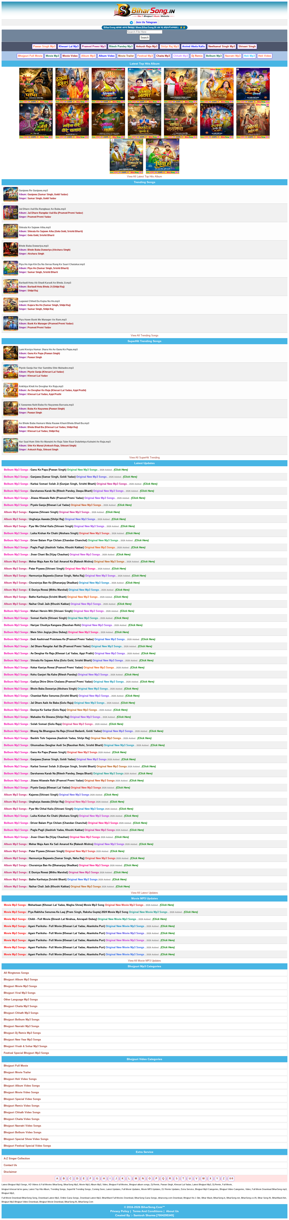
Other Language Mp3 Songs (21, 999)
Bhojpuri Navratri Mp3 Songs (21, 1026)
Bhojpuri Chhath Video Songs (22, 1112)
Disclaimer (10, 1171)
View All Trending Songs (144, 335)
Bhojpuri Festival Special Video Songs (27, 1145)
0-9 (231, 1178)
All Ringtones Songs (16, 972)
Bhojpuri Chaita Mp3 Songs (20, 1006)
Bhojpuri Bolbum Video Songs (22, 1132)
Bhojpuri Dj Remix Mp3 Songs (22, 1032)
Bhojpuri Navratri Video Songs (22, 1125)
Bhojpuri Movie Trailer (17, 1072)
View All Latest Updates (144, 892)
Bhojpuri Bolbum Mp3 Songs (21, 1019)
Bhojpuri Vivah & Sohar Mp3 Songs (25, 1046)
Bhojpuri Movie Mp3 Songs (20, 986)
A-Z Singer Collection (17, 1158)
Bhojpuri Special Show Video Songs (26, 1139)
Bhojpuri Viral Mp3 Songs (19, 992)
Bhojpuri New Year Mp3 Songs (22, 1039)
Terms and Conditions (148, 1211)
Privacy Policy (119, 1211)
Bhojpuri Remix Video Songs (21, 1105)
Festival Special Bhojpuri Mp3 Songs (26, 1052)
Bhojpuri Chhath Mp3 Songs (21, 1012)
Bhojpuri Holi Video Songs (20, 1079)
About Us (172, 1211)
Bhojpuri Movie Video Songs (21, 1092)
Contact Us (10, 1165)
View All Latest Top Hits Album (144, 176)
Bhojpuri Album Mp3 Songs (21, 979)
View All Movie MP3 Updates (144, 960)
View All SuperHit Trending (144, 457)
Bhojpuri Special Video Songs (22, 1099)
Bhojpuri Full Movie (16, 1065)
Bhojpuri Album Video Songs (22, 1085)
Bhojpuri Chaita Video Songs (21, 1119)
